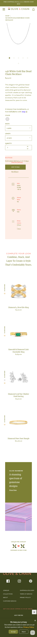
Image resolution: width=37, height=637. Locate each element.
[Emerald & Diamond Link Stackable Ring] (18, 333)
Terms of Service (26, 594)
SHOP (7, 16)
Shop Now (13, 490)
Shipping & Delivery (27, 590)
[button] (18, 38)
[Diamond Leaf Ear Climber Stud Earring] (18, 378)
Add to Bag (15, 167)
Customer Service (9, 601)
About (5, 597)
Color (7, 115)
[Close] (35, 620)
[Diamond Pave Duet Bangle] (18, 423)
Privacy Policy (25, 597)
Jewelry (6, 590)
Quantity (8, 143)
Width (7, 124)
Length (7, 133)
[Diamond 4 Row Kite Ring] (18, 291)
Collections (8, 594)
